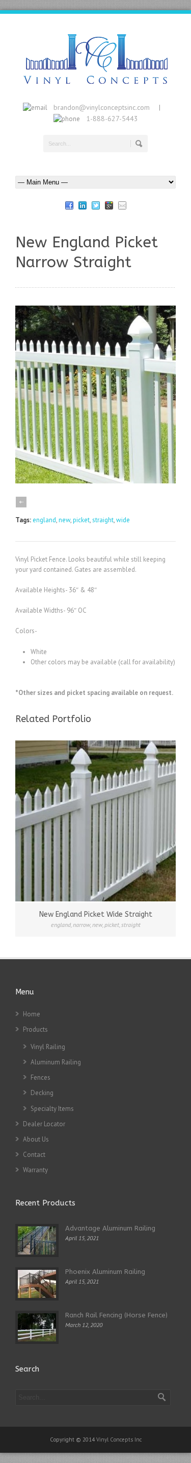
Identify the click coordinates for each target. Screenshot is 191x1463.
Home (31, 1014)
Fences (40, 1077)
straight (103, 520)
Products (35, 1029)
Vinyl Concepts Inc (119, 1439)
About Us (36, 1139)
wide (123, 520)
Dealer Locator (44, 1124)
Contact (34, 1154)
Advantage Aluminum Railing (110, 1228)
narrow (81, 924)
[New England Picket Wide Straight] (95, 820)
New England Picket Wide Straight (95, 914)
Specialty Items (52, 1108)
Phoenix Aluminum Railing (105, 1271)
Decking (42, 1092)
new (64, 520)
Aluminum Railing (56, 1062)
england (44, 520)
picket (81, 520)
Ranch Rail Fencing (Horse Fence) (116, 1315)
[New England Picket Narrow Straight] (95, 481)
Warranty (35, 1170)
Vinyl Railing (48, 1046)
